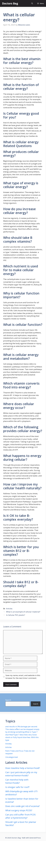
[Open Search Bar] (32, 3)
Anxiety (8, 743)
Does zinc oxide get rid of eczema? (22, 806)
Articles (9, 608)
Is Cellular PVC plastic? (15, 615)
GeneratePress (35, 838)
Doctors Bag (10, 3)
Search (8, 700)
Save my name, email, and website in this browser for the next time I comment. (23, 676)
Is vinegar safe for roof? (17, 787)
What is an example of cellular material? (23, 612)
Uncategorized (11, 757)
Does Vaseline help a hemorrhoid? (22, 768)
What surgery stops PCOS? (18, 810)
